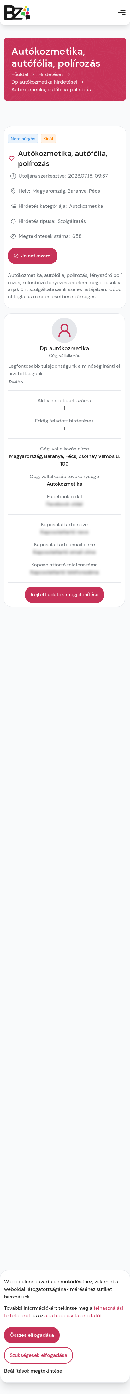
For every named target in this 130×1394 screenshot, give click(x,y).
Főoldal (19, 74)
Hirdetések (51, 74)
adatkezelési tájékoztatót (73, 1315)
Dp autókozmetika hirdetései (44, 82)
